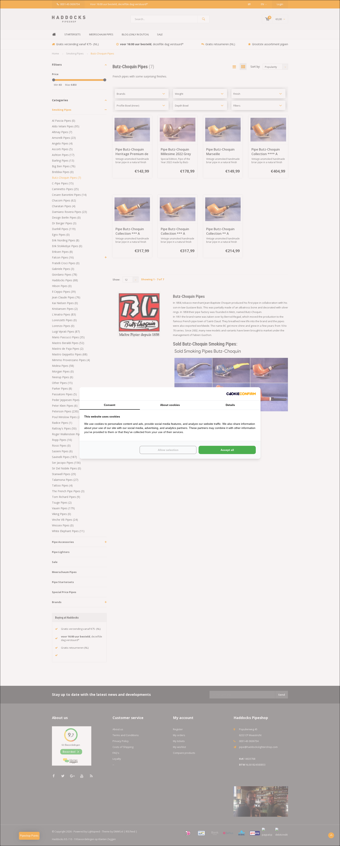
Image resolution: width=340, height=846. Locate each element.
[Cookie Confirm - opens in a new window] (241, 394)
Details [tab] (230, 404)
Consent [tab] (109, 404)
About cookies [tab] (170, 404)
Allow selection (168, 450)
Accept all (227, 450)
